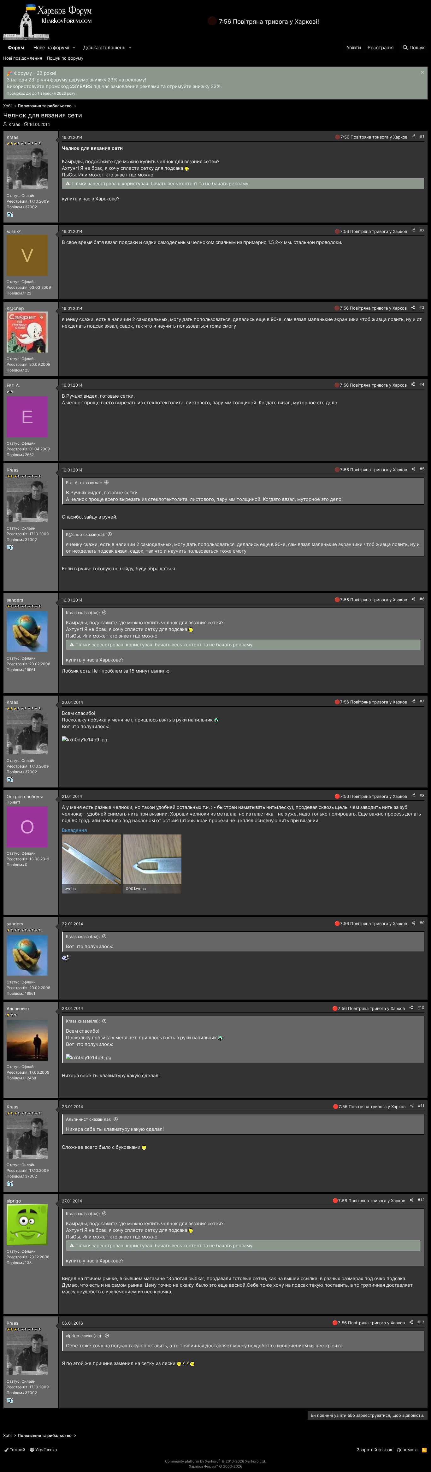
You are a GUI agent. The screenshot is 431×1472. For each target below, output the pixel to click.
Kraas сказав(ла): (83, 612)
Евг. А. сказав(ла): (84, 482)
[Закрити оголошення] (421, 73)
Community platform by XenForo (215, 1461)
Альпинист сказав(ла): (88, 1119)
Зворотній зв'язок (374, 1449)
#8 (422, 795)
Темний (17, 1449)
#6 (422, 599)
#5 (422, 468)
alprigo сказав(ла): (84, 1335)
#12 (421, 1199)
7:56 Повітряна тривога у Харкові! (269, 21)
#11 (421, 1105)
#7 (422, 701)
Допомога (407, 1449)
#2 (422, 230)
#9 (422, 922)
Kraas (14, 124)
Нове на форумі (51, 47)
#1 (422, 136)
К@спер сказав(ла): (85, 534)
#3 (421, 307)
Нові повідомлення (22, 58)
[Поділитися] (414, 136)
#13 (420, 1322)
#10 (420, 1007)
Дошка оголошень (104, 47)
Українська (45, 1449)
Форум (16, 47)
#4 (421, 384)
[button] (74, 47)
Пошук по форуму (65, 58)
